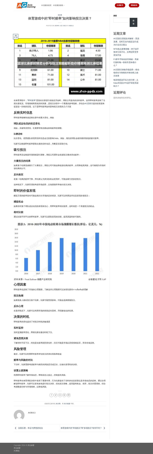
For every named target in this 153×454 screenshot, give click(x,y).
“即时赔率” (31, 100)
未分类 (60, 15)
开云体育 (31, 445)
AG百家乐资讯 (58, 5)
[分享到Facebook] (51, 395)
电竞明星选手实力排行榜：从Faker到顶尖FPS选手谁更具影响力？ (126, 83)
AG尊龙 (16, 451)
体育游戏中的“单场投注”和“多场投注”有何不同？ (81, 428)
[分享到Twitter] (56, 395)
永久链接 (67, 403)
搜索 (115, 16)
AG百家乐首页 (46, 5)
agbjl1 (71, 25)
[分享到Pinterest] (64, 395)
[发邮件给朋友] (60, 395)
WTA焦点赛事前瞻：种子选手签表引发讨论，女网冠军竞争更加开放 (126, 52)
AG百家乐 (89, 104)
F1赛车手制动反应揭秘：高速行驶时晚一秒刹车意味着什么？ (126, 62)
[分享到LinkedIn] (69, 395)
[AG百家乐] (26, 5)
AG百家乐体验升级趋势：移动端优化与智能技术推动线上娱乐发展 (126, 73)
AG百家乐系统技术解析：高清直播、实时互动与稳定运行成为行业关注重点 (126, 42)
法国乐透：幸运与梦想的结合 (30, 428)
